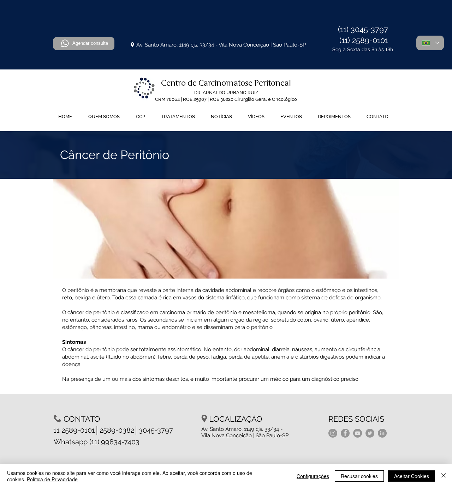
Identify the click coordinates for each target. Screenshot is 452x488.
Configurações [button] (313, 476)
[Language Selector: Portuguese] (430, 43)
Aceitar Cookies (411, 476)
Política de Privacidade (52, 479)
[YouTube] (357, 433)
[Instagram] (332, 433)
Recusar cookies (359, 476)
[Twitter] (369, 433)
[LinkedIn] (382, 433)
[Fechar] (443, 476)
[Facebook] (345, 433)
